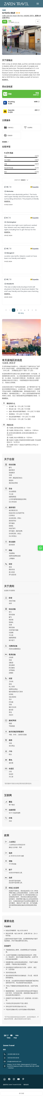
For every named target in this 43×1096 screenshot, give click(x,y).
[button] (5, 40)
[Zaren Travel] (11, 1037)
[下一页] (32, 310)
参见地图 (21, 1093)
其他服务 (4, 141)
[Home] (4, 1079)
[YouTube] (18, 1079)
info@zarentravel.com (14, 1061)
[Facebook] (9, 1079)
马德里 (4, 10)
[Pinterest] (23, 1079)
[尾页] (36, 310)
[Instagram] (14, 1079)
